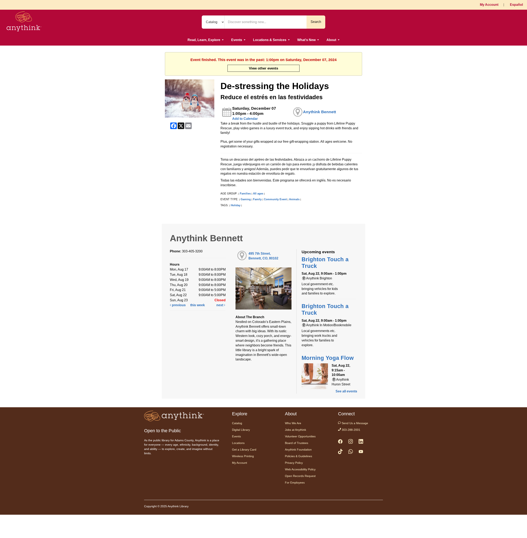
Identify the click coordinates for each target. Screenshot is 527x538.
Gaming (246, 199)
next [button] (220, 305)
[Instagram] (350, 442)
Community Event (275, 199)
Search (316, 22)
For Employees (295, 482)
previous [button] (178, 305)
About (331, 40)
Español (516, 4)
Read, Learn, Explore (204, 40)
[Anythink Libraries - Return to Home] (24, 22)
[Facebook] (340, 442)
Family (257, 199)
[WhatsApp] (350, 452)
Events (236, 40)
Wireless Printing (243, 456)
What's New (306, 40)
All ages (258, 193)
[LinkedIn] (361, 442)
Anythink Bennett (319, 112)
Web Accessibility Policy (300, 469)
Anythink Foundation (298, 449)
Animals (294, 199)
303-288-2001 (350, 429)
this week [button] (197, 305)
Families (245, 193)
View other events (263, 68)
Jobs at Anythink (295, 429)
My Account (489, 4)
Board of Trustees (296, 443)
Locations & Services (269, 40)
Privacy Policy (294, 462)
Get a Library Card (244, 449)
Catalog (237, 423)
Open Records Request (300, 476)
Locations (238, 443)
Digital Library (241, 429)
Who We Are (293, 423)
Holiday (235, 205)
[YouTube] (361, 452)
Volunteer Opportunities (300, 436)
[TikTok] (340, 452)
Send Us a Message (354, 423)
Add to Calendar (245, 118)
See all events (346, 391)
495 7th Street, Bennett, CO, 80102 (263, 256)
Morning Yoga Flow (328, 358)
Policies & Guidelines (298, 456)
